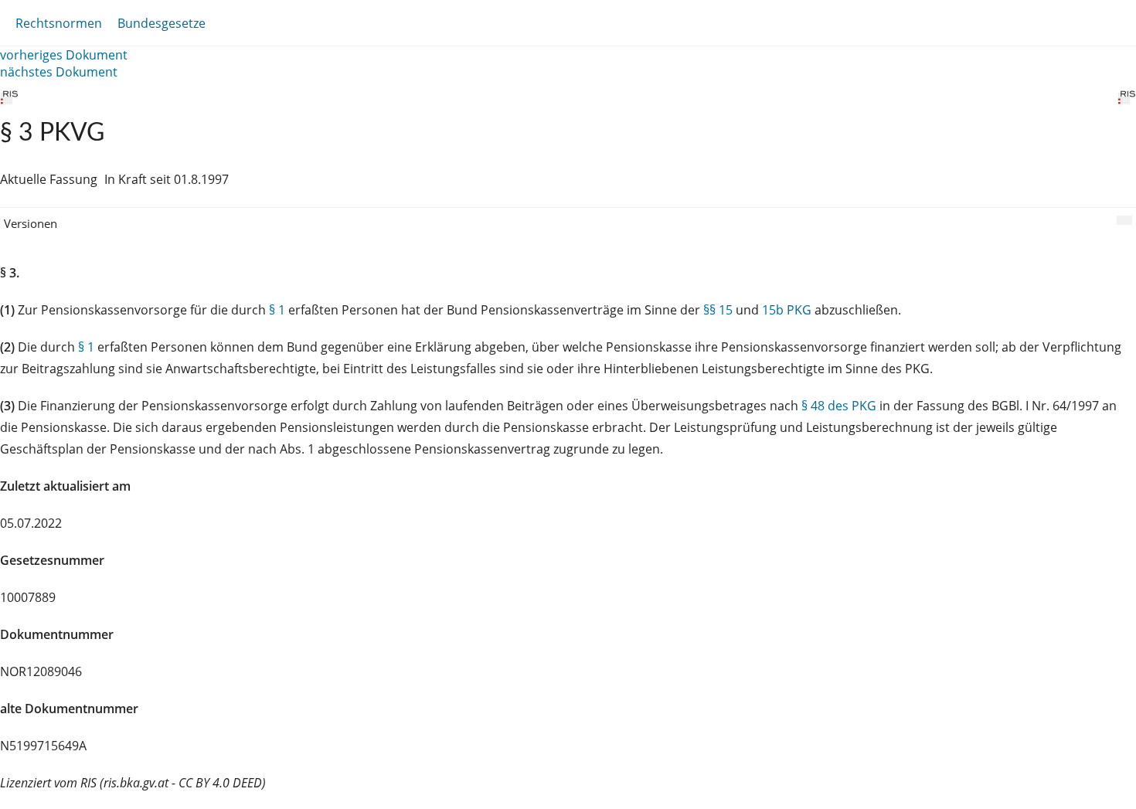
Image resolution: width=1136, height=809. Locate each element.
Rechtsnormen (58, 23)
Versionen (30, 223)
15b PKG (786, 309)
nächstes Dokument (58, 71)
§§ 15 (718, 309)
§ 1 (277, 309)
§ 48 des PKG (838, 405)
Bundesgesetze (161, 23)
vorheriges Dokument (64, 54)
